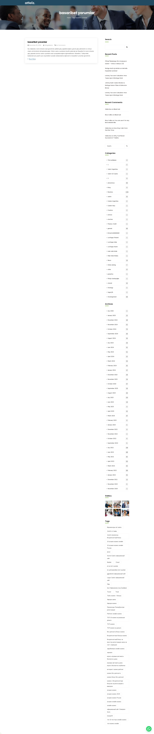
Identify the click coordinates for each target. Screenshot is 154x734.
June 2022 (118, 452)
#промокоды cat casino (114, 527)
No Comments (60, 45)
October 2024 (118, 329)
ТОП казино (111, 624)
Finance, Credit (117, 224)
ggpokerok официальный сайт (116, 574)
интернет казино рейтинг (115, 669)
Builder (109, 562)
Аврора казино (112, 603)
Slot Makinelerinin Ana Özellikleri (117, 588)
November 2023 (118, 379)
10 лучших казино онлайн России (115, 546)
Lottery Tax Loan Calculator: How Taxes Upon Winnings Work (116, 77)
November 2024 (118, 324)
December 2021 (118, 479)
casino (118, 196)
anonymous (118, 183)
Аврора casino (111, 599)
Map (108, 584)
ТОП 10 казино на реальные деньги (116, 619)
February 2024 (118, 366)
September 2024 (118, 334)
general (118, 228)
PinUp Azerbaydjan (117, 278)
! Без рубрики (117, 160)
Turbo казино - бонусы (114, 596)
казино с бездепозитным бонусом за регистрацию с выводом (115, 683)
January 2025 (118, 315)
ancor (108, 552)
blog (117, 187)
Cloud (117, 562)
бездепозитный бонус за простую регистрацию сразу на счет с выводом (117, 642)
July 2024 (118, 343)
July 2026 (117, 311)
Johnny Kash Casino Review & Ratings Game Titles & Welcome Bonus (116, 85)
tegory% (117, 292)
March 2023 (118, 416)
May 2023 (117, 407)
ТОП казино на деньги (114, 628)
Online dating (117, 265)
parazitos (117, 274)
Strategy (117, 288)
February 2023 (117, 420)
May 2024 (118, 352)
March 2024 (118, 361)
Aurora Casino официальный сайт (116, 557)
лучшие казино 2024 (113, 694)
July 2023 (118, 397)
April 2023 (118, 411)
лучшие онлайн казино (114, 702)
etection (117, 219)
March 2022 (118, 466)
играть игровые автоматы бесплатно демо (115, 657)
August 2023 (118, 393)
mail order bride (117, 251)
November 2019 (117, 484)
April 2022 (118, 461)
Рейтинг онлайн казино (114, 614)
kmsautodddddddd (117, 233)
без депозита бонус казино (116, 632)
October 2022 (117, 438)
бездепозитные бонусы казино (117, 636)
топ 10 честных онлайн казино (116, 720)
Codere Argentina (117, 201)
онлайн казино (111, 705)
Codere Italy (117, 206)
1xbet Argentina (117, 169)
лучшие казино (111, 690)
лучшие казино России (114, 698)
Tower (109, 592)
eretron (117, 215)
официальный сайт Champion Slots (116, 710)
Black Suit (117, 109)
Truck (117, 592)
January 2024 (118, 370)
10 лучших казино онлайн (115, 541)
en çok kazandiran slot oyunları (116, 570)
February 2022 (118, 470)
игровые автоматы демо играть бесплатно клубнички (116, 664)
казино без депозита (114, 673)
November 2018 (117, 489)
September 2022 (117, 443)
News (118, 260)
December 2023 (118, 375)
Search (108, 39)
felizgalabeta (48, 45)
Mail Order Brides (117, 256)
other (118, 269)
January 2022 (118, 475)
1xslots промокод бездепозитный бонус (114, 536)
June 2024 (118, 347)
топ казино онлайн (113, 723)
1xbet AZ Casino (117, 174)
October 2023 (118, 384)
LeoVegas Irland (117, 247)
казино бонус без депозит (115, 677)
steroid (118, 283)
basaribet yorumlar (37, 42)
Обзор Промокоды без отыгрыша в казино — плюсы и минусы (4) (116, 62)
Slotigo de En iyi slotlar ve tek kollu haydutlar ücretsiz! (116, 69)
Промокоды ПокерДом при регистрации (115, 608)
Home (69, 18)
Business (118, 192)
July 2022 (118, 448)
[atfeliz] (30, 2)
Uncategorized (118, 297)
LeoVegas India (117, 242)
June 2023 (118, 402)
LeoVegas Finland (117, 237)
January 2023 (117, 425)
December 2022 (117, 429)
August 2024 (118, 338)
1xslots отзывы (112, 531)
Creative (117, 210)
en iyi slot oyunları (112, 566)
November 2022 (117, 434)
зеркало (109, 652)
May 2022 (118, 457)
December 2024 (118, 320)
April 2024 (118, 356)
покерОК (110, 716)
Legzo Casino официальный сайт (115, 579)
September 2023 (118, 388)
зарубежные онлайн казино (115, 649)
